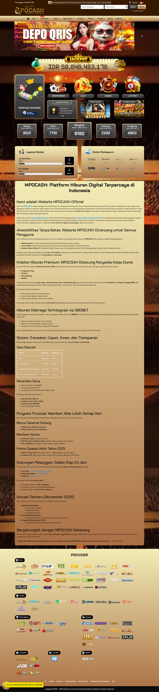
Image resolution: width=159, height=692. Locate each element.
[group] (129, 109)
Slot (34, 18)
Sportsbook (67, 18)
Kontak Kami (83, 681)
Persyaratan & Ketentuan (99, 681)
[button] (142, 36)
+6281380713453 (42, 474)
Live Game (44, 18)
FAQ (113, 681)
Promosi (119, 18)
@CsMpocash (35, 476)
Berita (110, 18)
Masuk (133, 7)
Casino (55, 18)
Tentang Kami (70, 681)
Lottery (80, 18)
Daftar (141, 7)
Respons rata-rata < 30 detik (41, 471)
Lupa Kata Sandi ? (138, 11)
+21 (45, 681)
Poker (90, 18)
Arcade (100, 18)
